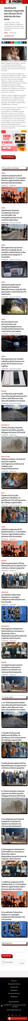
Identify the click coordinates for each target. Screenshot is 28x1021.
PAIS (3, 493)
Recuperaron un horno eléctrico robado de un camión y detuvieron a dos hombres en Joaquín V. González (13, 252)
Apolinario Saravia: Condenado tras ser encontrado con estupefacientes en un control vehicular (11, 215)
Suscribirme (6, 956)
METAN (3, 391)
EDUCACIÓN (5, 456)
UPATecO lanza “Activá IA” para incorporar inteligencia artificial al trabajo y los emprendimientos (13, 464)
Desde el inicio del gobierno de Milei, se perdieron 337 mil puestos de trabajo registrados (13, 499)
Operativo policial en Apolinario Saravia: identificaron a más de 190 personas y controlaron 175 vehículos (13, 289)
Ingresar (15, 996)
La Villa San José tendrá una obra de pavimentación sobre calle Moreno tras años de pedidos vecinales (14, 397)
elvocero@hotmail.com (14, 1010)
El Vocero (14, 981)
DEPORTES (4, 592)
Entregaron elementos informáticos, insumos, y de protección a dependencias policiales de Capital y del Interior (14, 633)
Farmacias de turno (14, 993)
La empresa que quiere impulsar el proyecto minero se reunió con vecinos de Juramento (11, 668)
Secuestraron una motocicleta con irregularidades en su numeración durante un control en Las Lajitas (12, 326)
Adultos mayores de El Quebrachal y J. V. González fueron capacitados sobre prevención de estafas (13, 179)
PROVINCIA (5, 425)
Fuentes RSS (14, 987)
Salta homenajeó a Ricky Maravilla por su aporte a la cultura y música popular (13, 565)
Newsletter (7, 943)
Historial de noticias (14, 984)
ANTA (6, 33)
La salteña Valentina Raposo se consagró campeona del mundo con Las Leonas (13, 598)
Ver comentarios (8, 157)
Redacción (10, 36)
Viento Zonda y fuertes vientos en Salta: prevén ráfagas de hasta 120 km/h (13, 429)
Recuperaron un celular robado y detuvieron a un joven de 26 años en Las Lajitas (12, 362)
